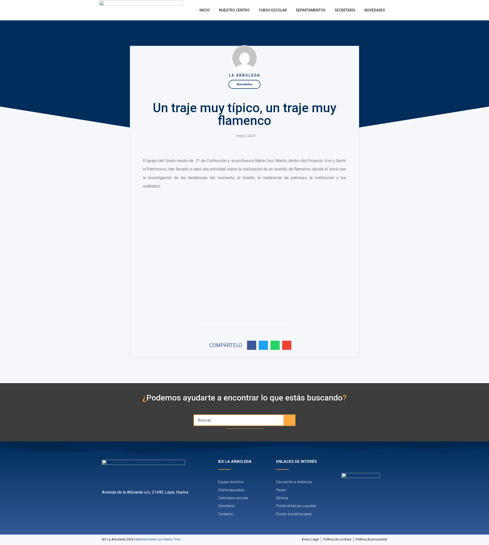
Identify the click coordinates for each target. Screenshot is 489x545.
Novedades (374, 10)
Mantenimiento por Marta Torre (158, 539)
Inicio (204, 10)
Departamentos (310, 10)
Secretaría (345, 10)
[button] (251, 345)
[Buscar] (289, 420)
